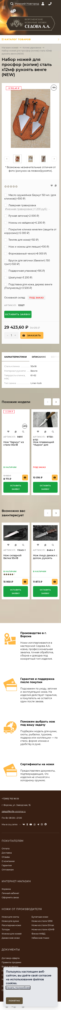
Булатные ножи (40, 917)
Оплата (5, 848)
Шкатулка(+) (20, 277)
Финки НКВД (38, 933)
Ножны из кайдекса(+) (26, 222)
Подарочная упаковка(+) (26, 270)
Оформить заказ (10, 897)
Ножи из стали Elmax (43, 925)
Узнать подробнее (18, 987)
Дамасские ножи (11, 938)
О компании (8, 861)
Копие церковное (32, 47)
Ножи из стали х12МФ (43, 929)
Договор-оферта (10, 958)
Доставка (7, 853)
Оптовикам (8, 869)
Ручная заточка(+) (23, 215)
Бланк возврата (10, 966)
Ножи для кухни (10, 921)
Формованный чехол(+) (27, 253)
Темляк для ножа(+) (23, 239)
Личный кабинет (10, 893)
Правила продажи (11, 962)
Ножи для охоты (10, 917)
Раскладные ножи (11, 925)
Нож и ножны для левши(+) (28, 246)
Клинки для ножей (12, 933)
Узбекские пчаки (40, 938)
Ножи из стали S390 (42, 921)
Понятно (14, 1001)
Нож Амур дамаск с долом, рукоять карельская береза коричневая (45, 559)
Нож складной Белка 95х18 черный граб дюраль (12, 559)
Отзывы (6, 857)
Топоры (6, 929)
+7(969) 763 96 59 (10, 798)
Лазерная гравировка (22, 205)
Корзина (6, 889)
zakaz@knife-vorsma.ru (14, 811)
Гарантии (7, 865)
